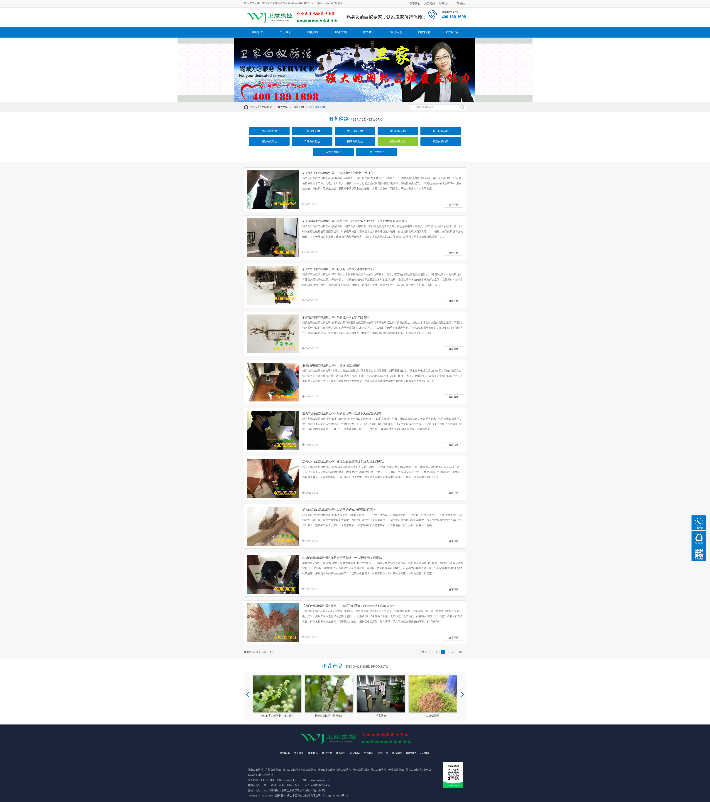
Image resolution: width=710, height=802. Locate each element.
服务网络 (283, 106)
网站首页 (258, 32)
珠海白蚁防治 (312, 141)
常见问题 (396, 32)
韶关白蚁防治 (317, 106)
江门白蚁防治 (441, 131)
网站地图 (411, 753)
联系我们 (444, 3)
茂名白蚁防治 (441, 141)
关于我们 (415, 3)
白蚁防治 (424, 32)
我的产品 (452, 32)
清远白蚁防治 (269, 141)
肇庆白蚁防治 (398, 131)
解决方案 (341, 32)
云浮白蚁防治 (333, 152)
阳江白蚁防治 (355, 141)
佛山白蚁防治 (269, 131)
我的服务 (313, 32)
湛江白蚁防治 (376, 152)
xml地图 (424, 753)
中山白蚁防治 (355, 131)
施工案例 (429, 3)
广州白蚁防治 (312, 131)
